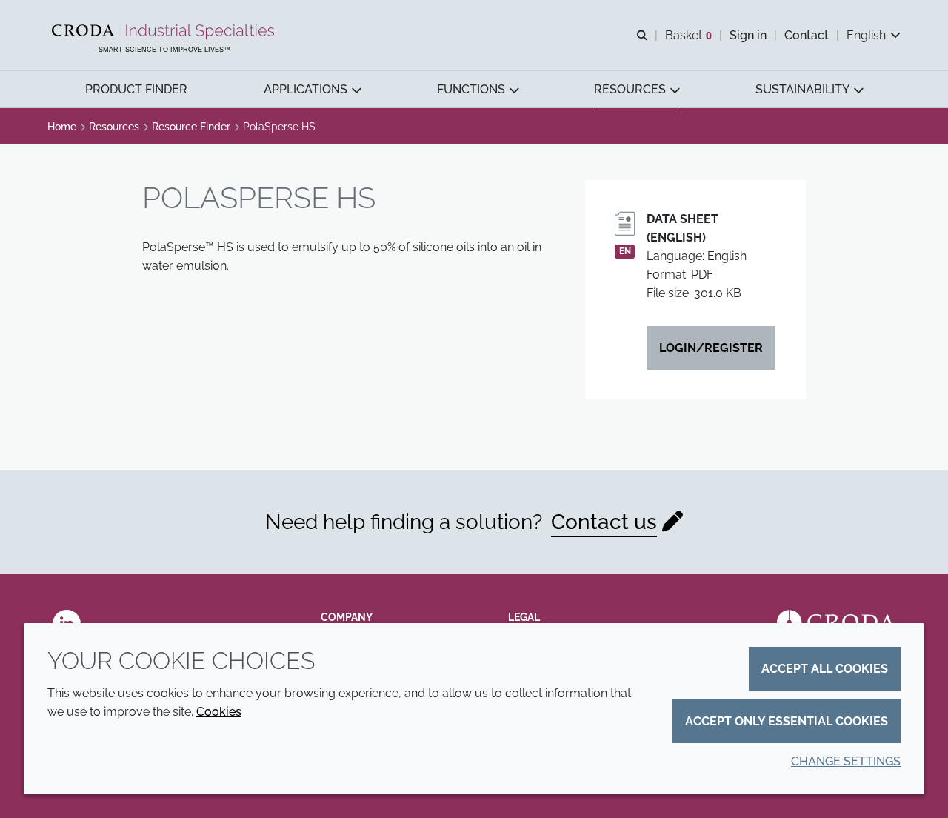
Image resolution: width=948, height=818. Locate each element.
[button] (136, 89)
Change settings (846, 761)
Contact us (604, 522)
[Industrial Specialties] (165, 32)
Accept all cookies (824, 669)
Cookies (218, 712)
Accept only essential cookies (786, 721)
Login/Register (711, 348)
